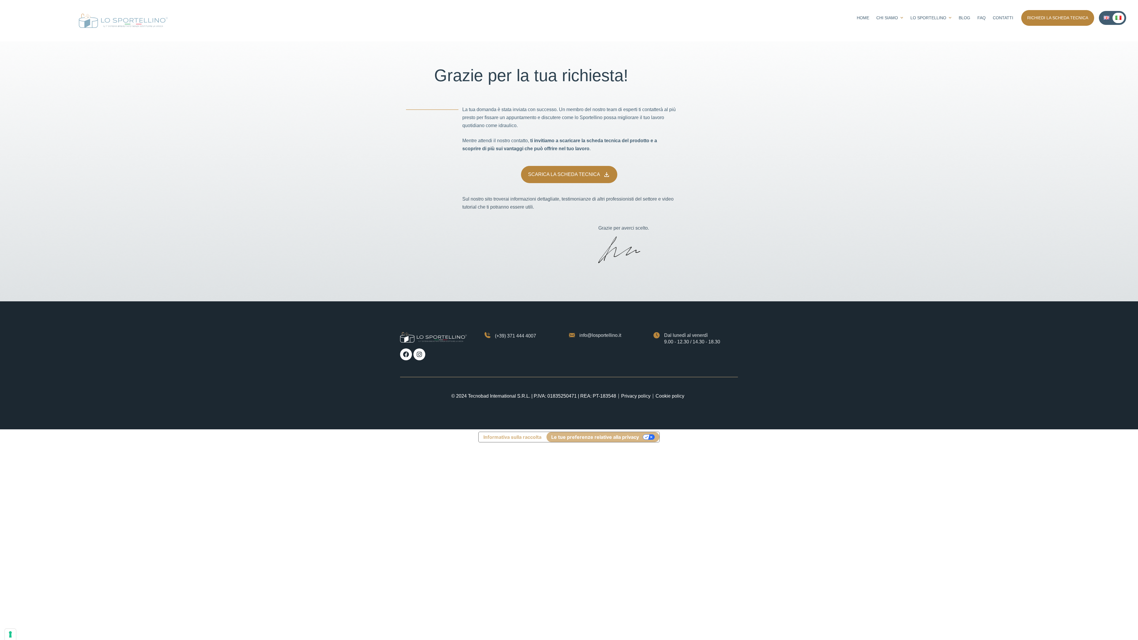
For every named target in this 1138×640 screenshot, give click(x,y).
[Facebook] (406, 354)
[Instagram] (419, 354)
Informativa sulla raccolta (512, 437)
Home (863, 17)
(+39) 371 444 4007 (515, 335)
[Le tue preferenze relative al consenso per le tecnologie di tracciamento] (10, 634)
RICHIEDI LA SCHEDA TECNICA (1057, 17)
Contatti (1003, 17)
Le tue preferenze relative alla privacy (595, 437)
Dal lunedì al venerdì (686, 335)
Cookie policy (670, 396)
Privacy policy (635, 396)
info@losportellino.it (600, 335)
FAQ (981, 17)
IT (1118, 18)
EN (1107, 18)
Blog (964, 17)
